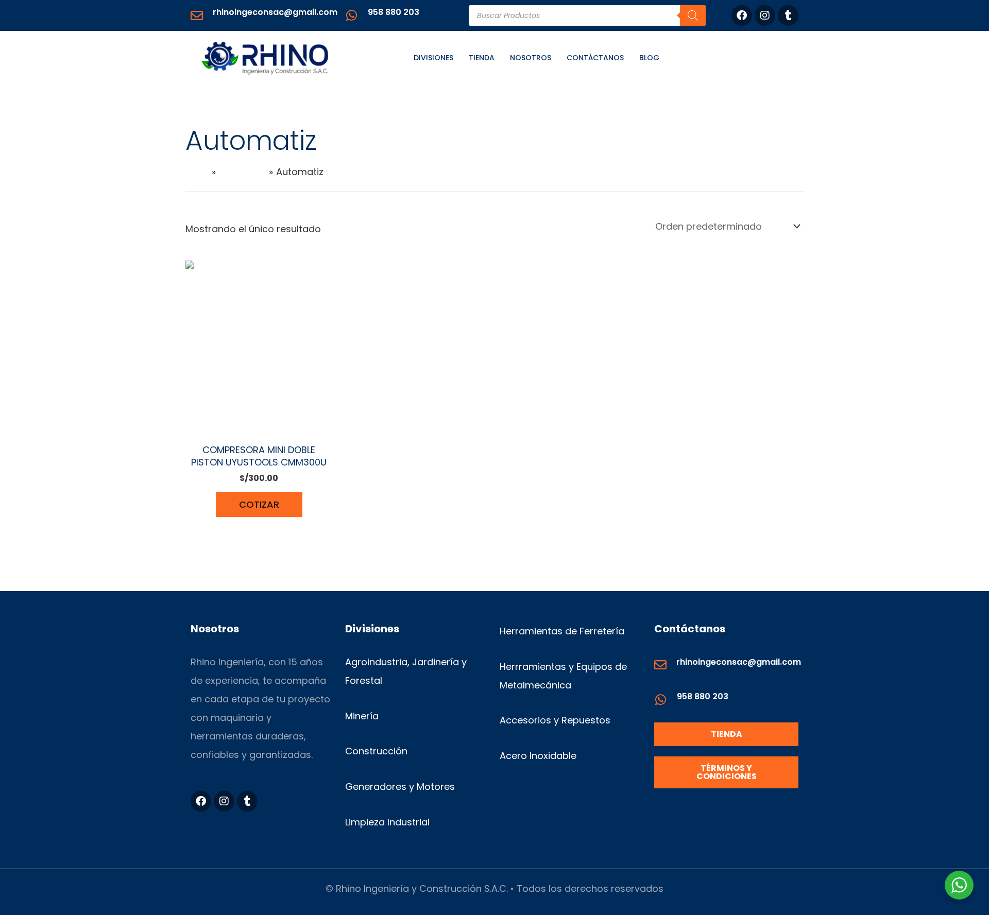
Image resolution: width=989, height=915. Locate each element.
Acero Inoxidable (538, 755)
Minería (362, 716)
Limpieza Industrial (387, 822)
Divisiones (433, 58)
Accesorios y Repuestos (555, 720)
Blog (649, 58)
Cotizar (259, 504)
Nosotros (530, 58)
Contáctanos (595, 58)
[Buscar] (693, 15)
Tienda (481, 58)
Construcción (376, 751)
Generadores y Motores (400, 786)
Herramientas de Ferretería (562, 631)
